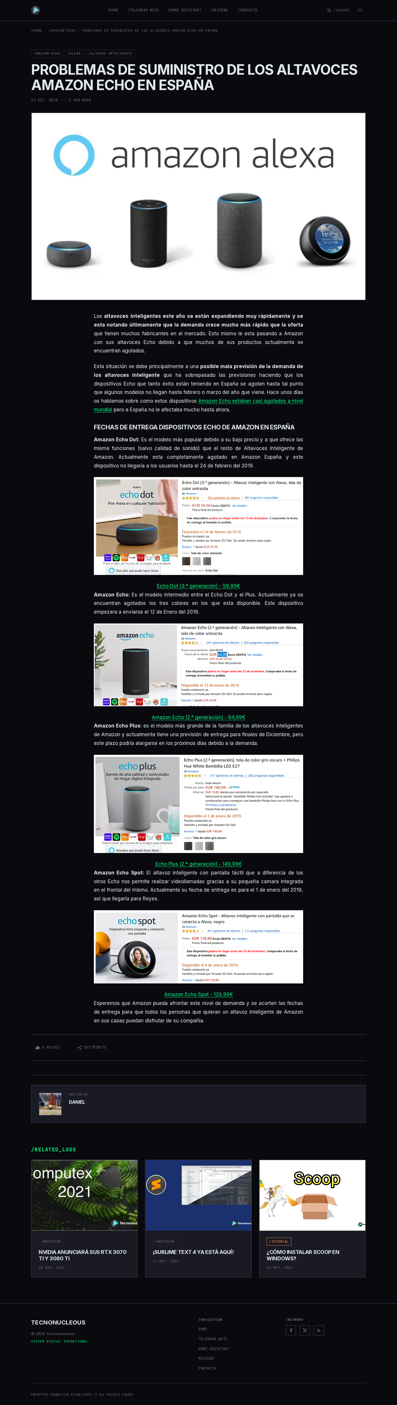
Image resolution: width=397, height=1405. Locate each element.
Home (203, 1329)
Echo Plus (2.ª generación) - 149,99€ (198, 864)
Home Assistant (214, 1349)
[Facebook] (291, 1330)
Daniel (77, 1102)
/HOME (36, 30)
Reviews (206, 1358)
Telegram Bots (213, 1339)
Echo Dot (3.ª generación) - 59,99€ (198, 586)
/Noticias (51, 1241)
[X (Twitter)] (305, 1330)
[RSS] (319, 1330)
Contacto (207, 1368)
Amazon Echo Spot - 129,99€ (198, 994)
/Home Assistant (184, 10)
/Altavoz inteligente (110, 53)
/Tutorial (279, 1241)
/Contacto (247, 10)
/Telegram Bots (143, 10)
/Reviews (219, 10)
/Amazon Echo (62, 30)
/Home (113, 10)
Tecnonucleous (58, 1322)
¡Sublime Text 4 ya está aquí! (193, 1252)
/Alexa (74, 53)
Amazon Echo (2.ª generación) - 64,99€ (198, 717)
